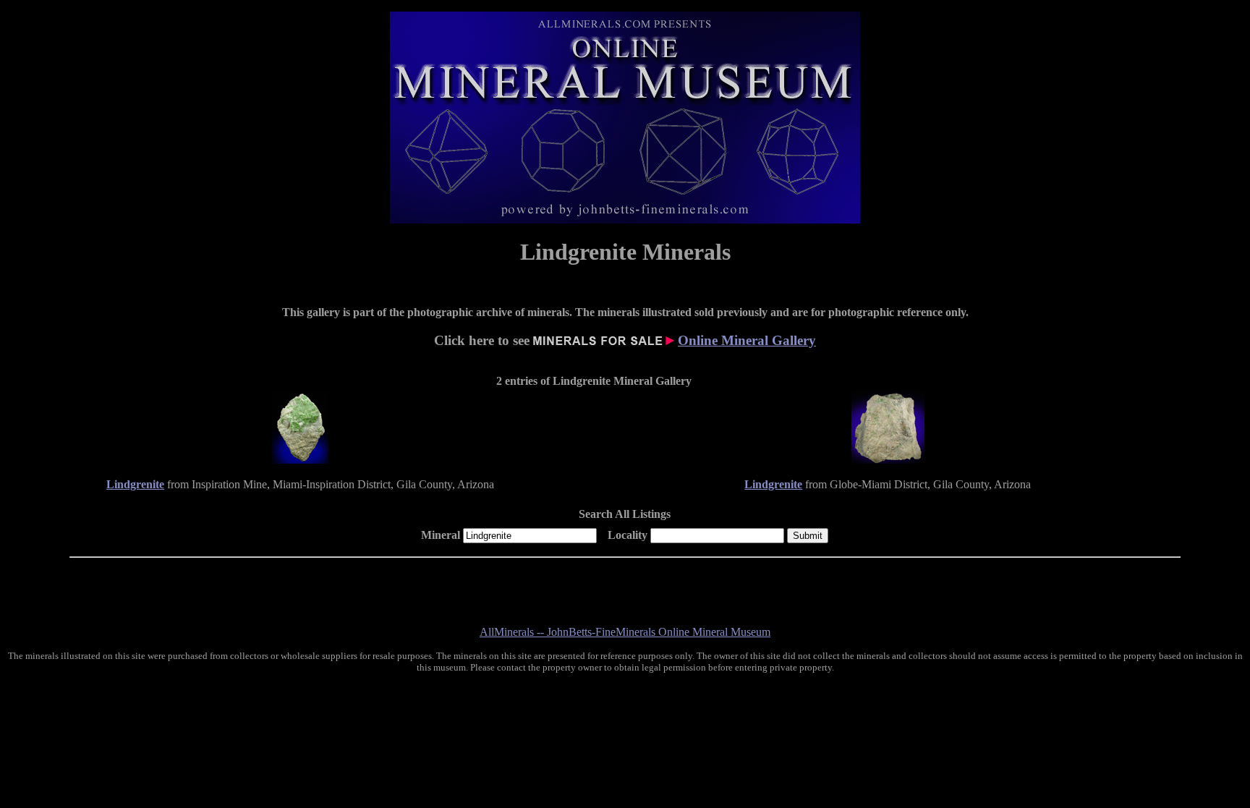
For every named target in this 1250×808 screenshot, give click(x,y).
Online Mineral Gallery (747, 340)
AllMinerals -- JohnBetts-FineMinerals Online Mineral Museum (625, 632)
